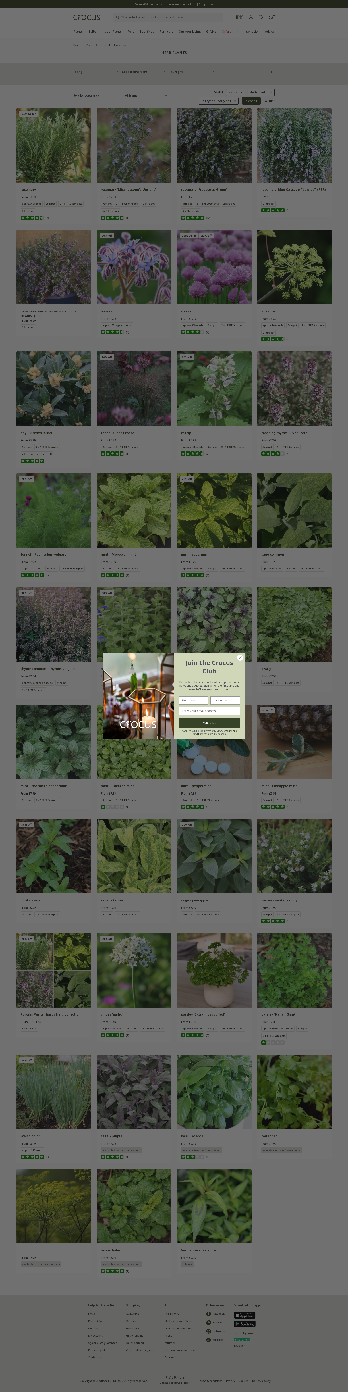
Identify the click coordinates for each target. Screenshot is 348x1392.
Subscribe (209, 723)
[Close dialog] (240, 658)
